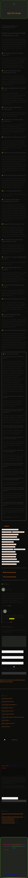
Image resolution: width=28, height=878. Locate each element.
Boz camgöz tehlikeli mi (7, 532)
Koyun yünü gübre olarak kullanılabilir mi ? (9, 704)
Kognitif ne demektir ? (5, 720)
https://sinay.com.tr (4, 681)
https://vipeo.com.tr (20, 680)
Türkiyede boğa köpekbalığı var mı (9, 551)
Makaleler (7, 526)
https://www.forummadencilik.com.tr (8, 680)
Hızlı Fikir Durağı (14, 13)
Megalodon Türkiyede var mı (19, 549)
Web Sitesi (4, 660)
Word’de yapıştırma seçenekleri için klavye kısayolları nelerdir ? (13, 717)
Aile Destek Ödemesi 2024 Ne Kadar (8, 822)
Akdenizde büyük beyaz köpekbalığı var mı (10, 529)
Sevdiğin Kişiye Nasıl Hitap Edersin (8, 818)
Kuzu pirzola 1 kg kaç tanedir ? (7, 698)
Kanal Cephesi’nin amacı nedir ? (7, 707)
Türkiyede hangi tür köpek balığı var (9, 556)
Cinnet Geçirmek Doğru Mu (9, 576)
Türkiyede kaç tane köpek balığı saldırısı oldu (10, 561)
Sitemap (11, 681)
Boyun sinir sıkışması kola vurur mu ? (8, 723)
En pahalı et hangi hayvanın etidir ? (8, 714)
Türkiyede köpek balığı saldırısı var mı (9, 564)
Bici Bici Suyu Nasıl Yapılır (9, 572)
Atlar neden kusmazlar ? (6, 726)
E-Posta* (3, 655)
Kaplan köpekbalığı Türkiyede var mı (9, 544)
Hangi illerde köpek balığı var (8, 541)
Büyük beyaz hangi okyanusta (18, 532)
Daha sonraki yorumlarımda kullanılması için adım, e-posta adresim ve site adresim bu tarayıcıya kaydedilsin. (14, 669)
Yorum (3, 634)
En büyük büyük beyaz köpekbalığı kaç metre (10, 539)
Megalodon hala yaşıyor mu (7, 549)
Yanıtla (9, 605)
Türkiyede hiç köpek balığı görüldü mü (9, 559)
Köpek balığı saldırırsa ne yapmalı (9, 546)
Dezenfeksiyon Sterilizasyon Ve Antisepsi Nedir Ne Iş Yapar (12, 813)
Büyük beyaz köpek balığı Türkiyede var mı (10, 534)
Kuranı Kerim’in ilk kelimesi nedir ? (8, 701)
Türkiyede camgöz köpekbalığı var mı (9, 554)
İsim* (3, 649)
